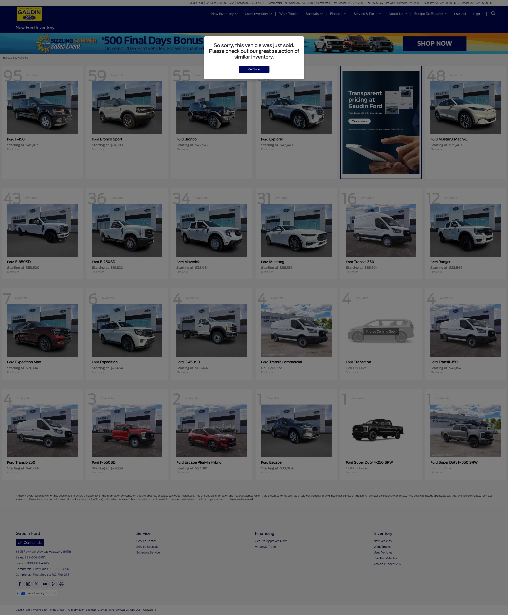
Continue (254, 69)
